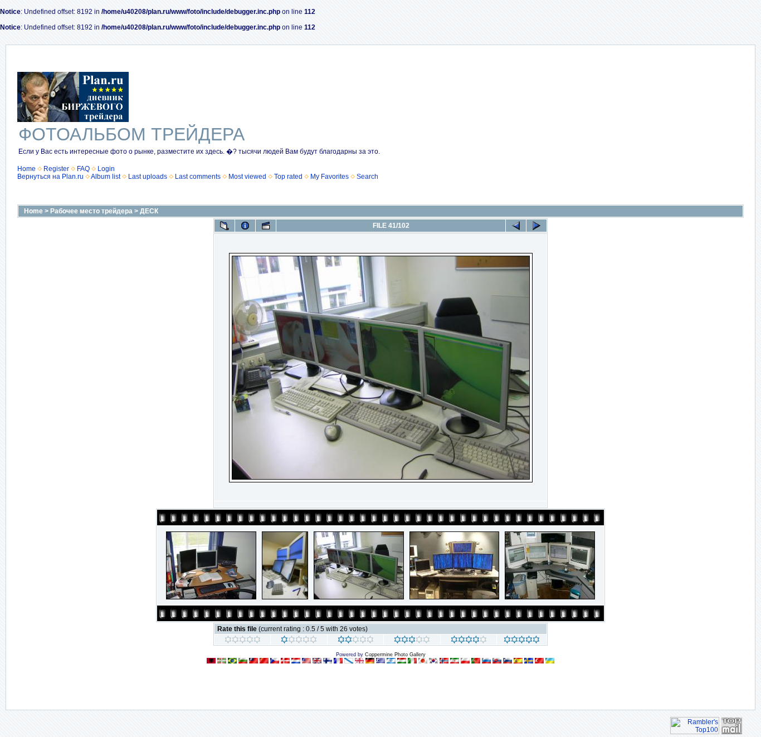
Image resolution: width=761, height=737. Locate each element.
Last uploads (147, 176)
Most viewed (247, 176)
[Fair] (356, 641)
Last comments (198, 176)
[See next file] (536, 225)
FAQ (83, 169)
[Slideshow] (266, 225)
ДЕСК (149, 211)
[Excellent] (469, 641)
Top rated (288, 176)
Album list (105, 176)
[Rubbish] (243, 641)
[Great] (522, 641)
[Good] (412, 641)
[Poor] (299, 641)
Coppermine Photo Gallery (395, 654)
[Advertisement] (660, 126)
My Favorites (329, 176)
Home (26, 169)
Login (106, 169)
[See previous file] (516, 225)
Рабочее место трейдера (91, 211)
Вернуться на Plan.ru (50, 176)
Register (56, 169)
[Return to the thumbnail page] (224, 225)
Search (367, 176)
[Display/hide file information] (245, 225)
